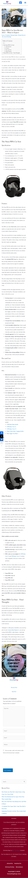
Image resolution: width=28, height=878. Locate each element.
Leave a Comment (6, 35)
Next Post (14, 691)
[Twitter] (1, 436)
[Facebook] (1, 433)
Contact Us (17, 863)
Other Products (9, 51)
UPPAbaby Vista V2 (11, 429)
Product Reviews (22, 35)
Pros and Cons (8, 49)
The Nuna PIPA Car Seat (9, 45)
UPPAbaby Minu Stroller (12, 424)
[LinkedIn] (1, 439)
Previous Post (14, 687)
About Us (10, 863)
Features (7, 48)
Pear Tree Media (16, 850)
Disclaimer (19, 867)
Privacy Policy (9, 867)
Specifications (8, 46)
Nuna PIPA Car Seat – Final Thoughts (12, 53)
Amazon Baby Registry (13, 630)
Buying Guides (14, 35)
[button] (25, 2)
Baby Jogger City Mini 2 (12, 433)
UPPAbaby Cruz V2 (11, 426)
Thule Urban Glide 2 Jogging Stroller (15, 431)
